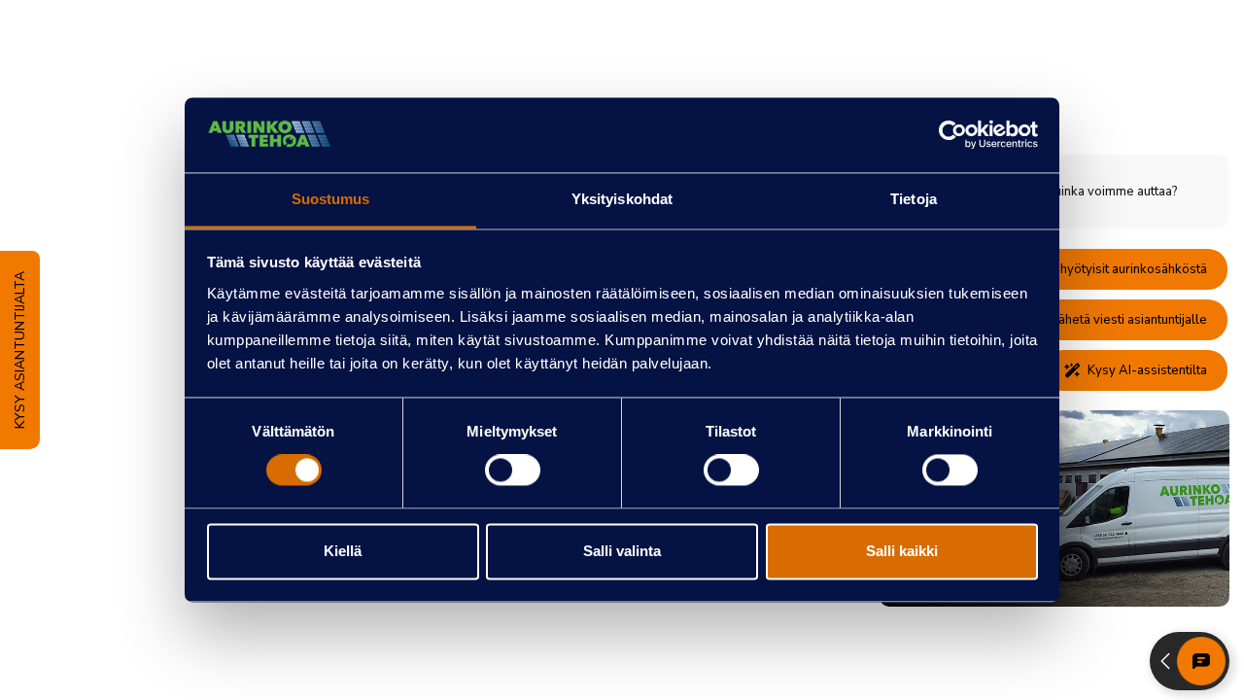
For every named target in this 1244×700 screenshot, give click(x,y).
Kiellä (343, 550)
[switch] (512, 470)
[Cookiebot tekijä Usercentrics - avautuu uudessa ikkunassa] (953, 135)
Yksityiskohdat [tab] (622, 199)
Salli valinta (622, 550)
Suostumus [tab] (331, 199)
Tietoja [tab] (913, 199)
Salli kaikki (902, 550)
